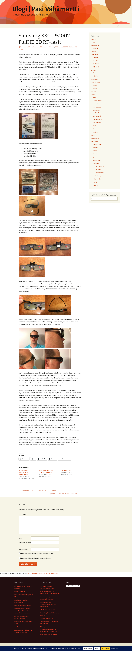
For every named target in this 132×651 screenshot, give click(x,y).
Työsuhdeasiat (99, 173)
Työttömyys (98, 176)
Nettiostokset (95, 79)
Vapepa (95, 182)
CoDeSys (97, 113)
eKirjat (95, 85)
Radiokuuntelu (97, 119)
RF (56, 47)
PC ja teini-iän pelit (65, 470)
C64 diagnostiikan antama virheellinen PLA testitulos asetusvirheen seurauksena (23, 611)
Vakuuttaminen (97, 179)
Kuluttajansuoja (97, 144)
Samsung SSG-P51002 (64, 47)
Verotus (95, 185)
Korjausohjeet (97, 101)
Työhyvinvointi (99, 166)
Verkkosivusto (23, 549)
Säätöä (93, 95)
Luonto (95, 151)
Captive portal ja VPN (46, 618)
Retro (94, 157)
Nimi (21, 538)
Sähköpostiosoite (25, 543)
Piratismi (93, 91)
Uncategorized (95, 138)
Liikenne (95, 147)
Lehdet (95, 88)
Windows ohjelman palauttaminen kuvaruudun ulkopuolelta (48, 604)
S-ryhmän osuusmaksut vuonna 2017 (64, 493)
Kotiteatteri (37, 47)
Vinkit (94, 126)
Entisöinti (93, 40)
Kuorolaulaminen (19, 591)
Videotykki (96, 67)
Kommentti (23, 514)
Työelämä (96, 163)
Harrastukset (95, 46)
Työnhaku (98, 169)
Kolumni (93, 51)
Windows (95, 132)
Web (94, 129)
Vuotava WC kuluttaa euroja (48, 634)
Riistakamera (97, 122)
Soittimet (96, 64)
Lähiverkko (96, 104)
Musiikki (95, 48)
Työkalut (95, 76)
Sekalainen (94, 135)
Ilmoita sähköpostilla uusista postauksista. (35, 558)
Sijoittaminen (97, 160)
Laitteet (43, 47)
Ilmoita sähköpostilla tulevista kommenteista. (37, 553)
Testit (94, 73)
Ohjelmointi (96, 110)
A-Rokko (17, 627)
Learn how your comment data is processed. (42, 573)
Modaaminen (97, 107)
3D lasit (52, 47)
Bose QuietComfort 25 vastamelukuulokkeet (37, 490)
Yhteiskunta (94, 142)
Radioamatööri (97, 116)
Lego (94, 42)
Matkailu (95, 154)
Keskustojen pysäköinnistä (22, 605)
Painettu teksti (95, 82)
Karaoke (95, 57)
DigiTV (95, 97)
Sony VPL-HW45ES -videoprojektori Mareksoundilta (24, 472)
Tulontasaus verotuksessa (48, 610)
